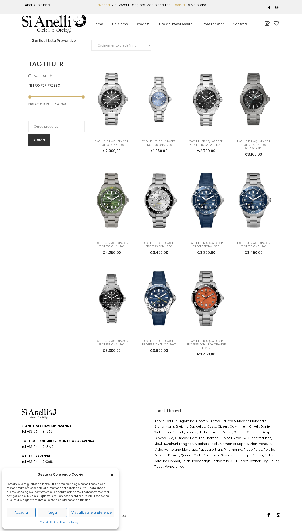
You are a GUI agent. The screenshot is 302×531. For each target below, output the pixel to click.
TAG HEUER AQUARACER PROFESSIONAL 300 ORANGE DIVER (206, 344)
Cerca (39, 139)
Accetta (21, 512)
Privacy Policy (69, 522)
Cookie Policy (49, 522)
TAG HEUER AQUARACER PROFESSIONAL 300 (111, 245)
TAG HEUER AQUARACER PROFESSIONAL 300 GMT (159, 343)
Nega (52, 512)
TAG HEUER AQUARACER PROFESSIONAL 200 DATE (206, 143)
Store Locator (212, 24)
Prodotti (143, 24)
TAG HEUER (40, 76)
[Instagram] (277, 7)
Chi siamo (120, 24)
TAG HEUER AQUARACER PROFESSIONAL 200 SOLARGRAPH (253, 144)
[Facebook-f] (269, 7)
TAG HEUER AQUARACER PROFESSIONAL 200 (111, 143)
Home (98, 24)
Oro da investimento (176, 24)
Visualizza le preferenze (91, 512)
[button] (112, 474)
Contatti (240, 24)
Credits (124, 516)
